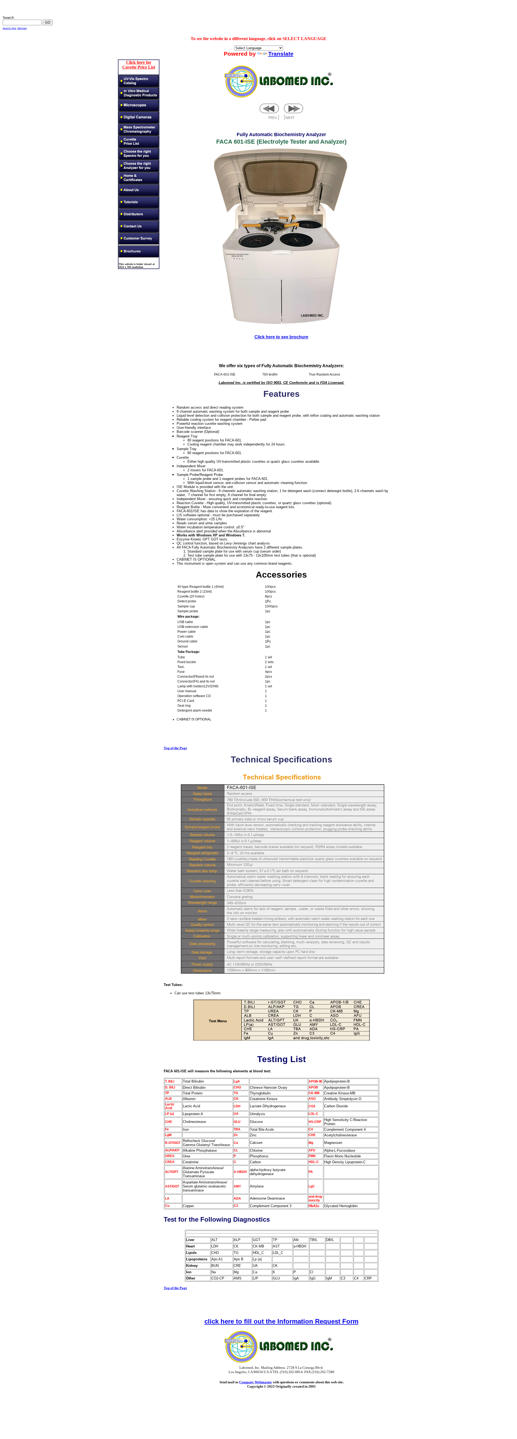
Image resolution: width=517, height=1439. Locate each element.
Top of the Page (175, 748)
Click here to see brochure (281, 337)
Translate (281, 54)
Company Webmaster (255, 1382)
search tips (9, 28)
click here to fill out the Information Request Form (281, 1321)
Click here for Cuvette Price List (138, 64)
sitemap (22, 28)
